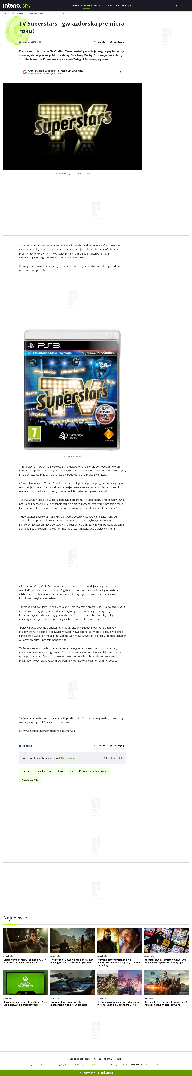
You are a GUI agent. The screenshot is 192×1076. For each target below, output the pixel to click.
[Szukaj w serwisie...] (176, 5)
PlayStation (32, 14)
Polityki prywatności (83, 1065)
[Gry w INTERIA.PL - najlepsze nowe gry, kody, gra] (26, 5)
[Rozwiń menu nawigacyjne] (187, 5)
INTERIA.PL (126, 1065)
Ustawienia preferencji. (101, 1065)
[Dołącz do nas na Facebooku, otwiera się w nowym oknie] (120, 758)
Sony (60, 771)
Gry (13, 14)
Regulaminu (66, 1065)
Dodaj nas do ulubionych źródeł (55, 73)
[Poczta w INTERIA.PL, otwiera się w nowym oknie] (181, 5)
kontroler (27, 771)
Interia (6, 14)
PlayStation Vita (30, 779)
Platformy (21, 14)
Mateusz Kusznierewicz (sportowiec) (88, 771)
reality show (44, 771)
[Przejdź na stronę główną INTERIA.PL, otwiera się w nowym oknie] (12, 5)
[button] (75, 5)
